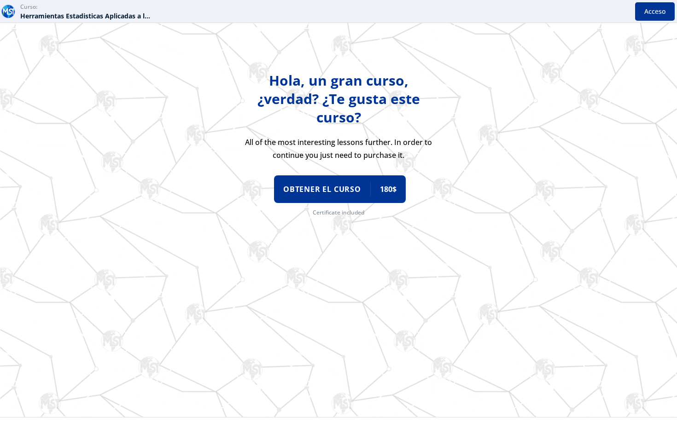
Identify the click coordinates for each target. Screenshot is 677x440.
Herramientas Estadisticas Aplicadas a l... (85, 16)
